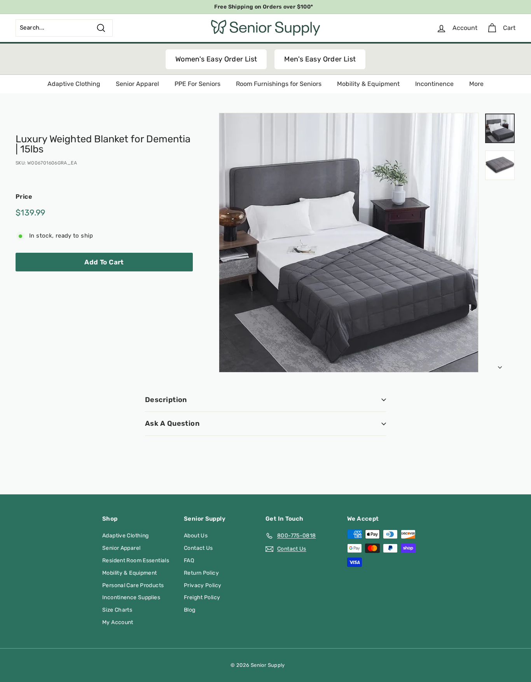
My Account (117, 622)
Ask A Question (172, 423)
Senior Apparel (137, 83)
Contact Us (198, 548)
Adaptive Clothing (73, 83)
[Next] (499, 365)
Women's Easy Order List (216, 59)
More (476, 83)
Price (24, 196)
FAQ (189, 560)
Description (166, 399)
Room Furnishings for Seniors (278, 83)
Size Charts (117, 610)
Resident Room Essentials (135, 560)
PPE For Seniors (197, 83)
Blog (190, 610)
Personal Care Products (133, 585)
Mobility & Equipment (368, 83)
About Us (196, 535)
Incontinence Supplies (131, 597)
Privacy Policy (202, 585)
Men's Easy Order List (320, 59)
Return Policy (201, 573)
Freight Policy (202, 597)
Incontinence (434, 83)
